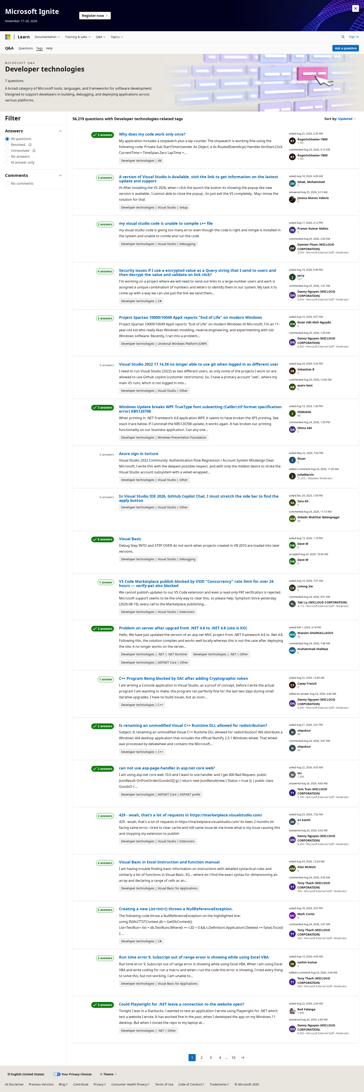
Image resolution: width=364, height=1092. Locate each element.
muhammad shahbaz (312, 649)
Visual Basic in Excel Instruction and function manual (169, 861)
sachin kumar (307, 962)
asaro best (305, 385)
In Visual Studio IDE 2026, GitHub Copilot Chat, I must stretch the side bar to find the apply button (199, 498)
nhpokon (304, 730)
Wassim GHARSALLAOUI (315, 633)
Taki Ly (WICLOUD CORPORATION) (322, 602)
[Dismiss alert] (355, 8)
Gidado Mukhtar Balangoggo (318, 517)
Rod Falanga (306, 1009)
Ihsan (301, 458)
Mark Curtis (305, 914)
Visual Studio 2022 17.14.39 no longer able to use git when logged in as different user (198, 364)
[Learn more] (30, 145)
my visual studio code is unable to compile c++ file (166, 223)
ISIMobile (304, 412)
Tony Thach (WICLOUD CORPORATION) (313, 885)
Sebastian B (305, 369)
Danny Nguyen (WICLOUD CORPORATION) (316, 293)
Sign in (354, 37)
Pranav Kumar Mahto (312, 228)
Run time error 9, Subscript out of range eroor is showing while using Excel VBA (194, 957)
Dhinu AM (304, 428)
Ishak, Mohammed (311, 182)
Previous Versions (41, 1084)
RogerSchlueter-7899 (312, 139)
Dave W (302, 544)
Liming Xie (305, 586)
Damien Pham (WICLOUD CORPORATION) (315, 246)
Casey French (307, 683)
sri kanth (303, 820)
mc (299, 773)
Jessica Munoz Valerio (313, 198)
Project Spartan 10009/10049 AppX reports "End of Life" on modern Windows (190, 317)
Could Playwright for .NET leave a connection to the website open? (181, 1004)
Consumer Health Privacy (129, 1084)
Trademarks (218, 1084)
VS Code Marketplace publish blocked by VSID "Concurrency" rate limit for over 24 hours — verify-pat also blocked (196, 583)
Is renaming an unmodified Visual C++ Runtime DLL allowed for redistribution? (193, 725)
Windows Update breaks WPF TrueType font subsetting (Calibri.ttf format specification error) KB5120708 (200, 408)
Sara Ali (302, 501)
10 (233, 1057)
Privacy (98, 1084)
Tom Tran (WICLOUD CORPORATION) (312, 791)
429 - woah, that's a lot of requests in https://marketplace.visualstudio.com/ (190, 814)
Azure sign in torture (138, 453)
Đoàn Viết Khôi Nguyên (314, 322)
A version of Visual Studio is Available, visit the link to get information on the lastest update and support (198, 178)
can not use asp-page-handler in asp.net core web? (167, 767)
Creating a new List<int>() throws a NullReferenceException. (176, 908)
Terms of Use (164, 1084)
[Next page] (242, 1057)
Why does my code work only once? (152, 134)
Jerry (300, 275)
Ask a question (346, 48)
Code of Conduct (190, 1084)
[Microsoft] (8, 37)
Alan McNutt (306, 867)
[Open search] (343, 37)
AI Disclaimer (14, 1084)
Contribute (80, 1084)
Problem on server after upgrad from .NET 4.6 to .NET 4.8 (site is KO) (183, 627)
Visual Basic (130, 538)
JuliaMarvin (305, 475)
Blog (62, 1084)
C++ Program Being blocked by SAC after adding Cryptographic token (183, 678)
